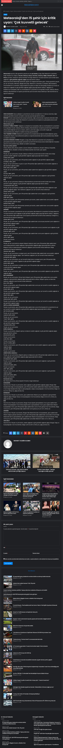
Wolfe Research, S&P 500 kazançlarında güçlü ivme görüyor (20, 594)
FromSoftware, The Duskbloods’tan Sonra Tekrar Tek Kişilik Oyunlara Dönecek (35, 605)
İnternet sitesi (36, 553)
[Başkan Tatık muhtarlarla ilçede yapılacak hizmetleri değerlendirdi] (8, 621)
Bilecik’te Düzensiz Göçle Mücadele (23, 625)
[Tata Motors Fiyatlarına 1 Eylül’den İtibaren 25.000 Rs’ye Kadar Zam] (8, 635)
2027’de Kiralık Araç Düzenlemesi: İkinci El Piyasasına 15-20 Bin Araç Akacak (34, 700)
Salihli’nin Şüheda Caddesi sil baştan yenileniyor (31, 512)
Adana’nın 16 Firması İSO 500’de (22, 653)
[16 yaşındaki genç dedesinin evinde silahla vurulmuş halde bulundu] (8, 578)
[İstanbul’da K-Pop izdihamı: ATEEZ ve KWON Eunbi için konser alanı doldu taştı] (50, 487)
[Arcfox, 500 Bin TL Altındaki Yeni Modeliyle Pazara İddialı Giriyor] (8, 675)
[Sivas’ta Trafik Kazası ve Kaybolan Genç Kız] (8, 614)
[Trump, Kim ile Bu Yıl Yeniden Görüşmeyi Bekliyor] (8, 696)
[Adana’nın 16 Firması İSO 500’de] (8, 655)
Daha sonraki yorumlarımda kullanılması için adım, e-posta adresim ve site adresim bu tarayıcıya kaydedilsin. (32, 559)
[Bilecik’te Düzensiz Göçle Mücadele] (8, 628)
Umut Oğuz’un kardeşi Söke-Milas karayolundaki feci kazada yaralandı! (31, 495)
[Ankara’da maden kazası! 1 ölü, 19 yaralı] (8, 585)
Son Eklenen (31, 571)
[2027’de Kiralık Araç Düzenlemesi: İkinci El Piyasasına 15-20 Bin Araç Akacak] (8, 703)
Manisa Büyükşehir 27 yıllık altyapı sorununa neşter (11, 494)
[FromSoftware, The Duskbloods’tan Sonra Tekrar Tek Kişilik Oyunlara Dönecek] (8, 607)
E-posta (6, 553)
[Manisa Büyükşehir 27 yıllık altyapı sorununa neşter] (12, 487)
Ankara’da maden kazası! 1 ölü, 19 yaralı (24, 583)
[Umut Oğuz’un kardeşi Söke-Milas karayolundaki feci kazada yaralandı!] (31, 487)
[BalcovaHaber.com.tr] (31, 5)
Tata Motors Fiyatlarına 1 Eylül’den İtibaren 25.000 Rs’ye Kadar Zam (32, 632)
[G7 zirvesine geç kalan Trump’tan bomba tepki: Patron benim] (8, 648)
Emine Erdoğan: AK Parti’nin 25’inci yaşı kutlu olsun (11, 512)
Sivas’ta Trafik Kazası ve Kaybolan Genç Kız (25, 612)
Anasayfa (6, 11)
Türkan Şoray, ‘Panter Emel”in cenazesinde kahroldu (27, 639)
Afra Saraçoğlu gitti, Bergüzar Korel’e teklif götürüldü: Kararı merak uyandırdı (50, 513)
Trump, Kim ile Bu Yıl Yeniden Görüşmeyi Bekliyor (26, 694)
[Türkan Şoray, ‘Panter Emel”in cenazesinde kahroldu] (8, 641)
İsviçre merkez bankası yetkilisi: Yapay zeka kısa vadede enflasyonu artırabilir (31, 1)
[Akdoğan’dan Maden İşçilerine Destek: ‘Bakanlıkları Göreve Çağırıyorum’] (8, 689)
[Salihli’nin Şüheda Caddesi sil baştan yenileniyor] (31, 506)
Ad (5, 547)
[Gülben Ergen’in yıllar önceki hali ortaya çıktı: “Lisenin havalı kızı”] (8, 104)
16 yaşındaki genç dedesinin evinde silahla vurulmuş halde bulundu (31, 576)
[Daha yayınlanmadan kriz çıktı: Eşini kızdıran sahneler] (37, 104)
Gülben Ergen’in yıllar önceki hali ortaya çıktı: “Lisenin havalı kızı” (21, 104)
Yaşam (11, 11)
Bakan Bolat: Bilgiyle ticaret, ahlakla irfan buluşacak (28, 598)
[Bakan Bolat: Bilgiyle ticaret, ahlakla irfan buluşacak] (8, 600)
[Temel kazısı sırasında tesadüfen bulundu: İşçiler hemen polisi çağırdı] (8, 662)
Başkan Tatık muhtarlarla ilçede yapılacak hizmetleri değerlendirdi (32, 619)
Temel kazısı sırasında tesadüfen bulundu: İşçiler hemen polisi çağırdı (32, 660)
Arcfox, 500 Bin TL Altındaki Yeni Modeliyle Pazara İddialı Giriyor (31, 673)
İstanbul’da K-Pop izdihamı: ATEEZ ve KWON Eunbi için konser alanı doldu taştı (50, 495)
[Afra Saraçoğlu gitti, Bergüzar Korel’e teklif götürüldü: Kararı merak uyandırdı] (50, 506)
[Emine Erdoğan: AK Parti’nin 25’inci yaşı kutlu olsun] (12, 506)
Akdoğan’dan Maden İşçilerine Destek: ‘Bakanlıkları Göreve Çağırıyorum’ (33, 687)
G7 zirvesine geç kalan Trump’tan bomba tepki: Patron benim (30, 646)
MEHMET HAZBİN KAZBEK (12, 26)
